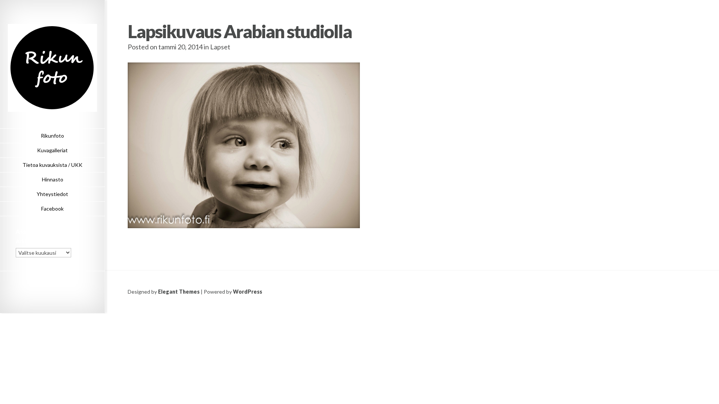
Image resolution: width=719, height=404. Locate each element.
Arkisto (25, 241)
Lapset (220, 47)
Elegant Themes (179, 291)
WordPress (247, 291)
